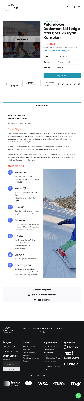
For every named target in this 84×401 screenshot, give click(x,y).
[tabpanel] (42, 197)
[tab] (42, 104)
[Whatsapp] (78, 395)
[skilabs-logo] (11, 3)
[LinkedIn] (67, 84)
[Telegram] (75, 84)
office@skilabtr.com (10, 351)
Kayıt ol (11, 369)
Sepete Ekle (62, 75)
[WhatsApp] (70, 84)
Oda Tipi (47, 67)
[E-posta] (79, 84)
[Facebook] (59, 84)
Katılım (46, 62)
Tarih (46, 56)
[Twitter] (63, 84)
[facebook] (40, 332)
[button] (68, 6)
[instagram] (44, 332)
